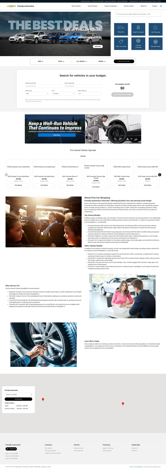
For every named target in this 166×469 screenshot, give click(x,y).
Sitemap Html (37, 466)
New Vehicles (48, 448)
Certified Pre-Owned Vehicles (53, 453)
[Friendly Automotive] (20, 6)
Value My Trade (107, 450)
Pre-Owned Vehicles (50, 450)
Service (77, 445)
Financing (106, 445)
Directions (134, 450)
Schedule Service (78, 448)
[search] (161, 6)
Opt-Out (49, 466)
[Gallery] (55, 34)
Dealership (136, 445)
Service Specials (78, 450)
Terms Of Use (26, 466)
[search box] (138, 14)
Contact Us (12, 449)
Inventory (48, 445)
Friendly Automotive (10, 466)
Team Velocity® (138, 466)
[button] (123, 403)
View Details (18, 185)
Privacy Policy (18, 466)
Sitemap (32, 466)
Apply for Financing (108, 448)
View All (83, 156)
